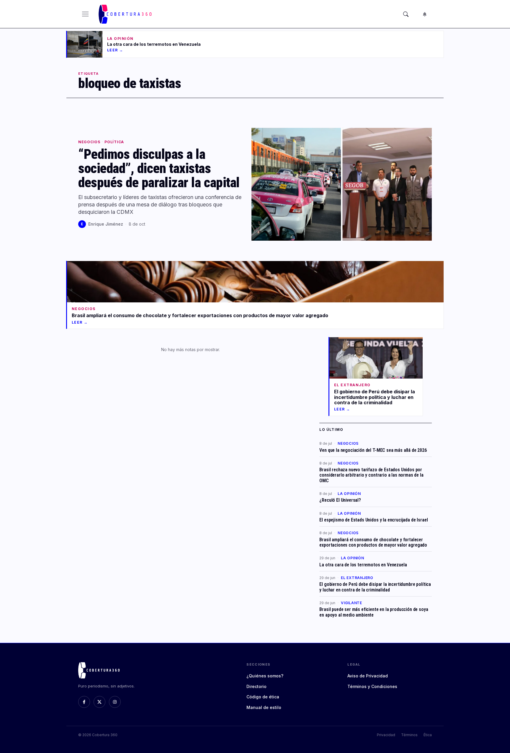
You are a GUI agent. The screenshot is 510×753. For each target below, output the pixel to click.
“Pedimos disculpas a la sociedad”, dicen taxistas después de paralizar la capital (159, 168)
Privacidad (386, 735)
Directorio (256, 686)
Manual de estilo (263, 707)
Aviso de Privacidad (367, 675)
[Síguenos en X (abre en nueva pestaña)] (99, 702)
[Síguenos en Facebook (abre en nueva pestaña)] (84, 702)
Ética (428, 735)
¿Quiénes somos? (264, 675)
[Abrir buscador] (406, 14)
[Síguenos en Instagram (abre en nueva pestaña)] (115, 702)
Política (114, 142)
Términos (409, 735)
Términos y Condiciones (372, 686)
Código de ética (262, 696)
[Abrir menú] (85, 14)
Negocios (89, 142)
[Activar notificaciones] (425, 14)
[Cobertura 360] (126, 14)
